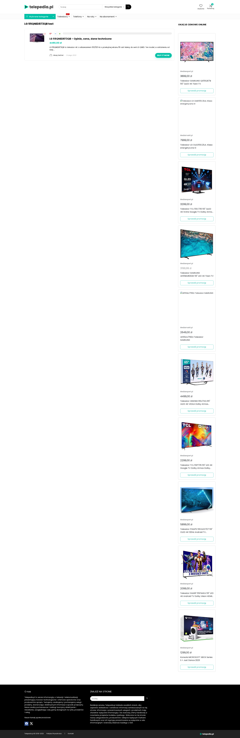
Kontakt (71, 733)
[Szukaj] (128, 7)
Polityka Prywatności (54, 733)
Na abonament (107, 16)
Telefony (77, 16)
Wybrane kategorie (38, 16)
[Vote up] (59, 33)
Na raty (90, 16)
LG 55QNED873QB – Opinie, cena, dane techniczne (81, 38)
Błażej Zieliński (58, 55)
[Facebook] (26, 724)
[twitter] (31, 724)
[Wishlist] (200, 6)
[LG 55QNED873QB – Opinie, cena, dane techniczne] (37, 33)
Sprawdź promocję (197, 90)
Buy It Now (163, 55)
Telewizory (63, 16)
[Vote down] (55, 33)
